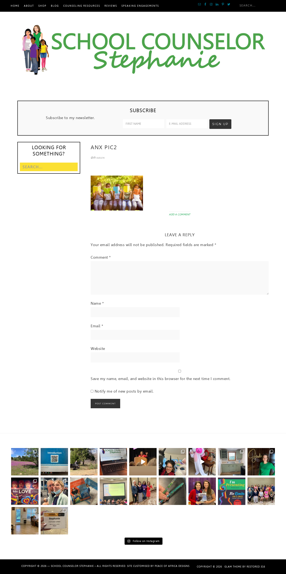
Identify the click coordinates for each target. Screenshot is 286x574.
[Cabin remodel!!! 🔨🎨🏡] (231, 461)
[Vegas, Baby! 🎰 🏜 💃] (54, 491)
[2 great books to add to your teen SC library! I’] (84, 491)
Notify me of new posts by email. (124, 391)
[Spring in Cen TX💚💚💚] (25, 461)
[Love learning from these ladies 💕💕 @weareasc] (143, 491)
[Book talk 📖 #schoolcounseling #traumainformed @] (202, 491)
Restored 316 (256, 566)
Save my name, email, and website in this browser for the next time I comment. (161, 378)
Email (97, 326)
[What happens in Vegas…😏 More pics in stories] (25, 491)
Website (98, 348)
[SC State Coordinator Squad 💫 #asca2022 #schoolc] (261, 491)
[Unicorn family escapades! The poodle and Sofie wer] (202, 461)
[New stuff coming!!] (54, 461)
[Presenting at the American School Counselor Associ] (113, 491)
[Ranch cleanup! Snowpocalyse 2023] (84, 461)
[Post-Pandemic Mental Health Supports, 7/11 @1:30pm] (231, 491)
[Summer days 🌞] (25, 520)
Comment (101, 257)
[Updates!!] (113, 461)
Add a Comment (179, 214)
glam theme (233, 566)
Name (97, 303)
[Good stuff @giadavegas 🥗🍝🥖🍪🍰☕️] (261, 461)
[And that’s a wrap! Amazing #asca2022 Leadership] (54, 520)
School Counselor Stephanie (143, 51)
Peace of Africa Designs (172, 566)
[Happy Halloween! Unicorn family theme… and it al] (172, 461)
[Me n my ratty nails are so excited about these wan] (172, 491)
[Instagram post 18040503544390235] (143, 461)
